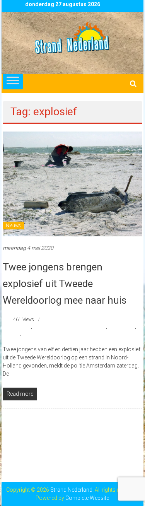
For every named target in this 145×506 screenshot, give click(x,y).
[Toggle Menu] (13, 82)
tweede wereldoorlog (42, 334)
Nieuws (13, 225)
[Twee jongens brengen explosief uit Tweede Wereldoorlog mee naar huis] (72, 183)
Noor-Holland (121, 327)
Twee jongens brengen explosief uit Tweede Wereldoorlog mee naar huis (64, 283)
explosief (22, 327)
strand (13, 334)
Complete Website (87, 498)
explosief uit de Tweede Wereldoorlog (69, 327)
